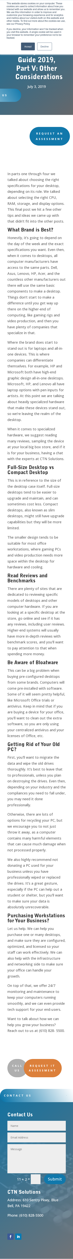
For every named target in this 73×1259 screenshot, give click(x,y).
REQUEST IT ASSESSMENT (42, 1068)
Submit (55, 1179)
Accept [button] (28, 46)
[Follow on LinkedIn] (18, 1237)
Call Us (17, 1068)
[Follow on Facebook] (10, 1237)
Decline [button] (44, 46)
